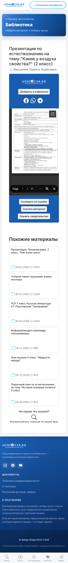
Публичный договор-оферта (19, 491)
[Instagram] (5, 465)
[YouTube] (20, 465)
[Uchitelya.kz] (34, 446)
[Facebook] (13, 465)
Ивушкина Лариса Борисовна (35, 69)
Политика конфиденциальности (20, 480)
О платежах (9, 486)
